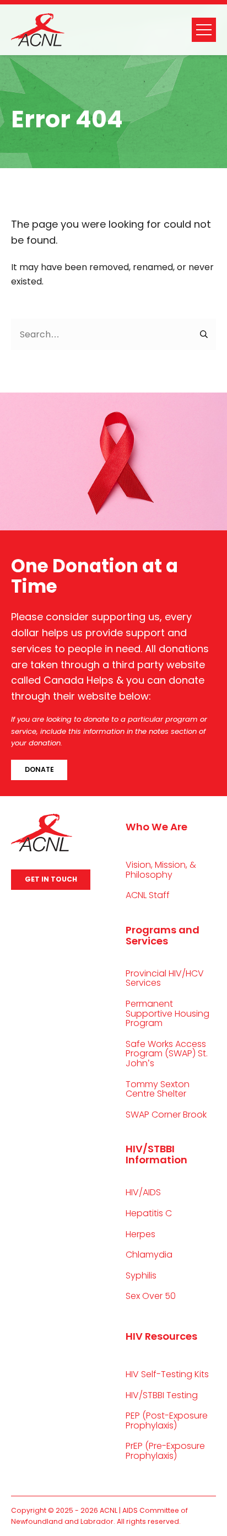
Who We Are (156, 827)
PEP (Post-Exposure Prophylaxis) (167, 1420)
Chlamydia (149, 1254)
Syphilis (141, 1275)
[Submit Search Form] (204, 334)
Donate (39, 769)
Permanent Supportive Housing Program (167, 1013)
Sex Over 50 (151, 1296)
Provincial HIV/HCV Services (165, 978)
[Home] (37, 29)
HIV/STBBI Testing (162, 1395)
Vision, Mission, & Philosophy (161, 869)
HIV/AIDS (143, 1192)
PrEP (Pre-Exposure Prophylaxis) (165, 1451)
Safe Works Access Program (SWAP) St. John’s (167, 1054)
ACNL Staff (148, 895)
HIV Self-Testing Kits (167, 1374)
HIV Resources (161, 1336)
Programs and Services (162, 935)
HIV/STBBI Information (156, 1154)
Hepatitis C (149, 1213)
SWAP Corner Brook (166, 1114)
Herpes (140, 1234)
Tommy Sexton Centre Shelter (158, 1089)
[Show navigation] (204, 30)
